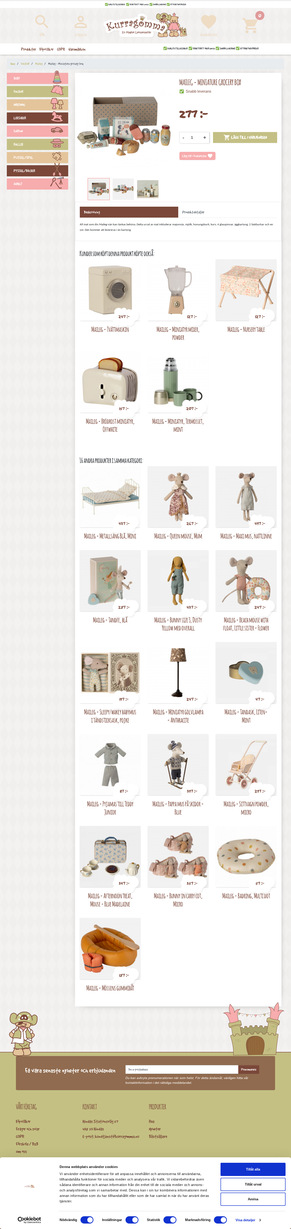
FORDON (18, 131)
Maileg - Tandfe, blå (110, 620)
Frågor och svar (28, 1128)
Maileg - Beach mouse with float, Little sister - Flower (246, 624)
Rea (151, 1121)
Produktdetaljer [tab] (193, 212)
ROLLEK (18, 144)
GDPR (20, 1136)
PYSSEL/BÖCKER (24, 171)
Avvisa (253, 1199)
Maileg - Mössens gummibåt (110, 988)
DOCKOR (18, 91)
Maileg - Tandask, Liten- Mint (246, 716)
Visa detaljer (245, 1220)
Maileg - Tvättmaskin (110, 329)
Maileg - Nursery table (246, 329)
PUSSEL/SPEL (23, 157)
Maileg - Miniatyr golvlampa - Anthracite (178, 716)
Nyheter (155, 1128)
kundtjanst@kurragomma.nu (117, 1136)
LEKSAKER (20, 118)
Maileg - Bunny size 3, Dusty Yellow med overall (178, 624)
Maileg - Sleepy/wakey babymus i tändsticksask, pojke (110, 716)
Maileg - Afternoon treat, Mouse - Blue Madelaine (110, 900)
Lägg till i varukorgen (245, 137)
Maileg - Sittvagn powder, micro (246, 808)
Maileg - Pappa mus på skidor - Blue (178, 808)
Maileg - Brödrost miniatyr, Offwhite (110, 425)
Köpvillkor (23, 1121)
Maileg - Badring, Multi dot (246, 895)
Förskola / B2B (27, 1143)
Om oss (21, 1151)
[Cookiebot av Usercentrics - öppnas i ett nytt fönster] (29, 1220)
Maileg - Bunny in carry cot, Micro (178, 900)
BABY (17, 78)
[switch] (131, 1220)
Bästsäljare (158, 1136)
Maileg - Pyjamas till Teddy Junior (110, 808)
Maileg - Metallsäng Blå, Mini (110, 536)
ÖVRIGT (18, 184)
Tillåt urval (253, 1184)
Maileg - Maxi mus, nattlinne (246, 536)
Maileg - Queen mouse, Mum (178, 536)
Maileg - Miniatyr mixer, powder (178, 333)
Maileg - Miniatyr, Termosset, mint (178, 425)
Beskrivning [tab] (92, 212)
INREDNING (19, 105)
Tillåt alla (253, 1169)
